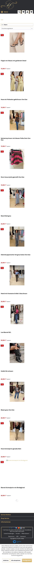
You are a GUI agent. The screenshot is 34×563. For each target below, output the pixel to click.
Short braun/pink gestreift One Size (12, 177)
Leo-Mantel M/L (6, 332)
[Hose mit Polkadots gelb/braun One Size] (17, 81)
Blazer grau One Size (7, 410)
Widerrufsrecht (25, 533)
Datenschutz (11, 536)
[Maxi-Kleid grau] (17, 198)
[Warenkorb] (31, 12)
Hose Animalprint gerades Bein (11, 449)
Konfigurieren (27, 560)
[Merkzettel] (23, 12)
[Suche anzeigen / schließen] (19, 12)
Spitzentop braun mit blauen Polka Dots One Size (15, 139)
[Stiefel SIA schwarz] (17, 353)
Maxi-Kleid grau (6, 216)
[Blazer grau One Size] (17, 392)
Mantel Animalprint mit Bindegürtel (13, 487)
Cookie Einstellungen (9, 533)
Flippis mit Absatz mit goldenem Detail (13, 61)
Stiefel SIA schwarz (7, 371)
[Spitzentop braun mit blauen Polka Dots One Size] (17, 120)
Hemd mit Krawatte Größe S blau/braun (14, 293)
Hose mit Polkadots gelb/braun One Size (14, 99)
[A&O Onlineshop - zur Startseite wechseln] (9, 5)
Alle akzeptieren (15, 560)
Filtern (5, 24)
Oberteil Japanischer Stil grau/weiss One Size (15, 255)
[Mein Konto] (27, 12)
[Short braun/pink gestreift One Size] (17, 159)
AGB (17, 536)
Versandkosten (27, 530)
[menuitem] (4, 12)
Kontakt (18, 533)
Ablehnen (6, 560)
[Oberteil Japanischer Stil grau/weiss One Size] (17, 237)
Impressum (23, 536)
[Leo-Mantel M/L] (17, 314)
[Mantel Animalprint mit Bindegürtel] (17, 469)
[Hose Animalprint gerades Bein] (17, 431)
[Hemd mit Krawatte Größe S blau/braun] (17, 275)
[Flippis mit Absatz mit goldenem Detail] (17, 43)
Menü (6, 12)
